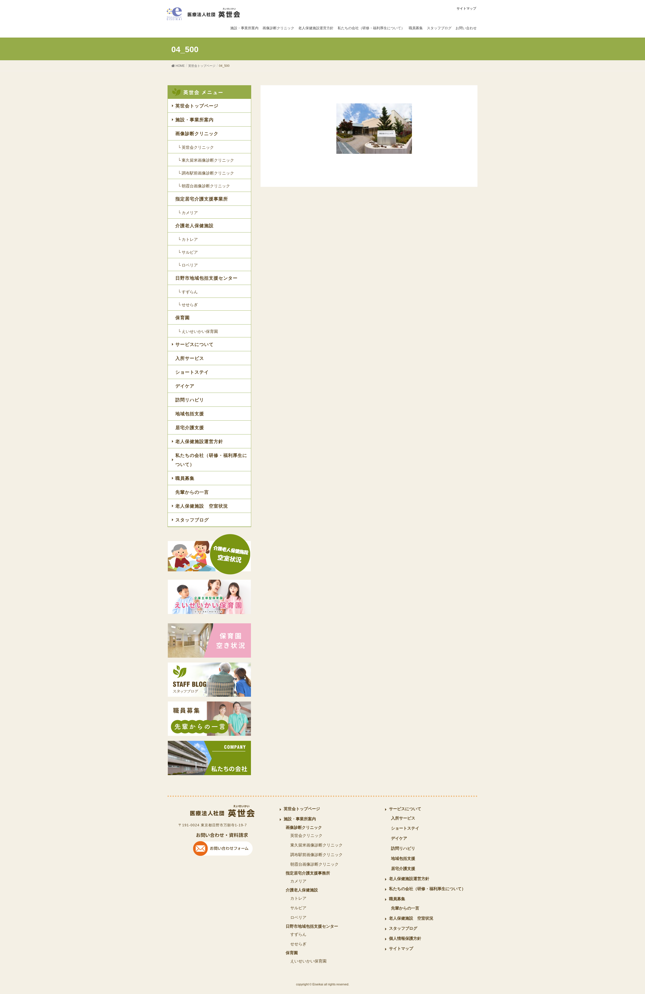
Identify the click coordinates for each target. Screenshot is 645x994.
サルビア (298, 908)
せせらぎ (298, 944)
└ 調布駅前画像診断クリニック (206, 173)
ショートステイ (192, 372)
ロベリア (298, 917)
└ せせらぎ (188, 305)
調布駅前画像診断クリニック (316, 855)
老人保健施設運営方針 (199, 441)
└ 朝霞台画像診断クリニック (204, 186)
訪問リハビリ (189, 399)
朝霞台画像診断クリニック (314, 864)
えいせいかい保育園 (308, 961)
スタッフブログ (192, 519)
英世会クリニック (306, 835)
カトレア (298, 898)
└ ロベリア (188, 265)
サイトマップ (466, 8)
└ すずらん (188, 292)
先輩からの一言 (192, 492)
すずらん (298, 934)
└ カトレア (188, 239)
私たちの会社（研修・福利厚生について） (211, 460)
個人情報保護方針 (405, 938)
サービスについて (194, 344)
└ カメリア (188, 213)
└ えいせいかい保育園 (198, 331)
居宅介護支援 (189, 427)
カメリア (298, 881)
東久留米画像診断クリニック (316, 845)
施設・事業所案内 (194, 119)
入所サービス (189, 358)
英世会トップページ (196, 105)
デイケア (185, 386)
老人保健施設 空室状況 (201, 506)
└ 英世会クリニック (196, 147)
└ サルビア (188, 252)
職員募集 (185, 478)
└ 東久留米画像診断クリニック (206, 160)
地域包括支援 (189, 413)
